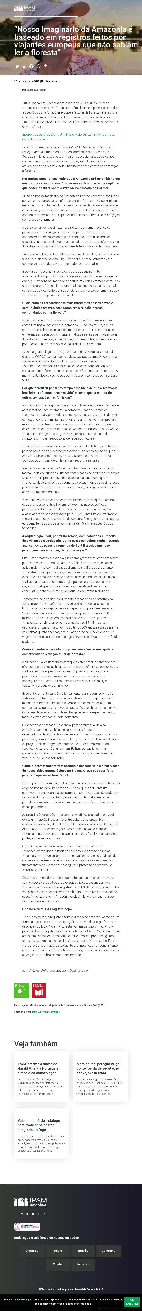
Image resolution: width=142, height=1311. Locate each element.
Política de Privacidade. (78, 1303)
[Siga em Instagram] (22, 1214)
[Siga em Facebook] (16, 1214)
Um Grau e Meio (50, 81)
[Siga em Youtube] (33, 1214)
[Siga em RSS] (44, 1214)
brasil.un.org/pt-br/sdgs (46, 1011)
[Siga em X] (38, 1214)
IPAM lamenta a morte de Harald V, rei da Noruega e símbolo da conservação (41, 1076)
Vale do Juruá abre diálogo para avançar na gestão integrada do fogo (41, 1133)
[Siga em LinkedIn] (27, 1214)
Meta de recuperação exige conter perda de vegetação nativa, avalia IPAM (100, 1076)
